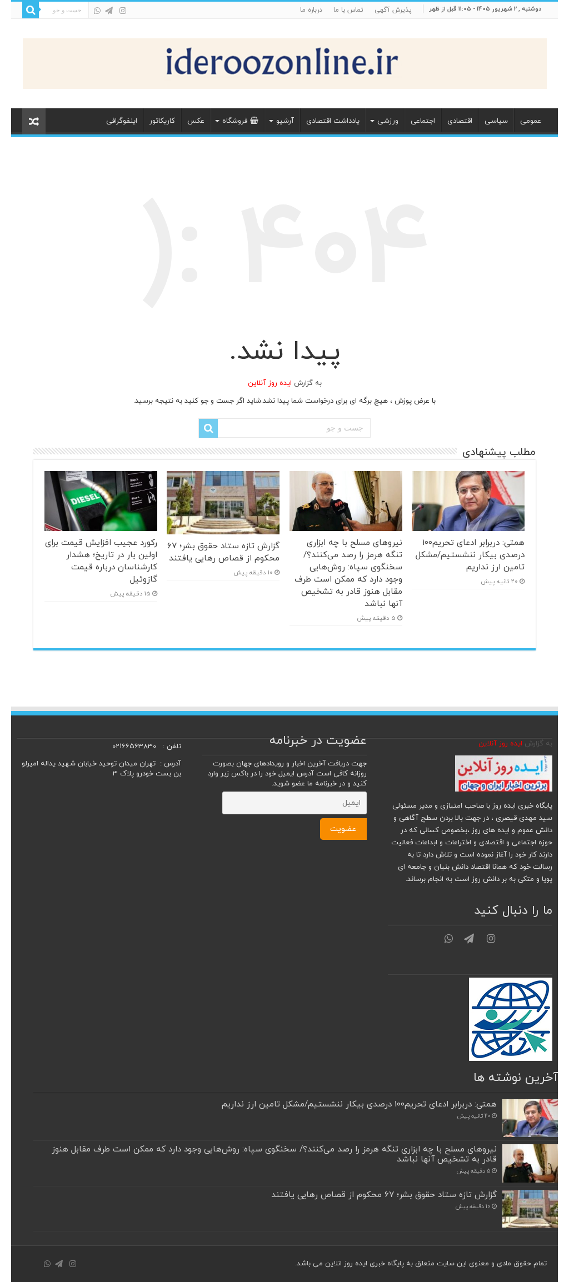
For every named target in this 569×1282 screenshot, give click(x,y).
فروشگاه (234, 121)
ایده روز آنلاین (270, 383)
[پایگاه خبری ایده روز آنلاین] (285, 61)
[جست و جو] (30, 10)
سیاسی (496, 121)
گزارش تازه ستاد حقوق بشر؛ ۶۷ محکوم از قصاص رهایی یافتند (223, 552)
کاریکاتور (162, 121)
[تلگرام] (109, 10)
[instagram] (122, 10)
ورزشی (387, 121)
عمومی (530, 121)
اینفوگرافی (121, 121)
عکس (195, 121)
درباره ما (311, 10)
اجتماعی (423, 121)
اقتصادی (459, 121)
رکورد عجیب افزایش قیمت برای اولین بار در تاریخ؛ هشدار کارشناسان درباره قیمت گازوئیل (101, 561)
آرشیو (285, 121)
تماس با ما (348, 10)
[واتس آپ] (97, 10)
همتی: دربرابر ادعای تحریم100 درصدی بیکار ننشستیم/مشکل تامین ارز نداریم (470, 555)
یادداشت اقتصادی (333, 121)
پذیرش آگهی (393, 10)
